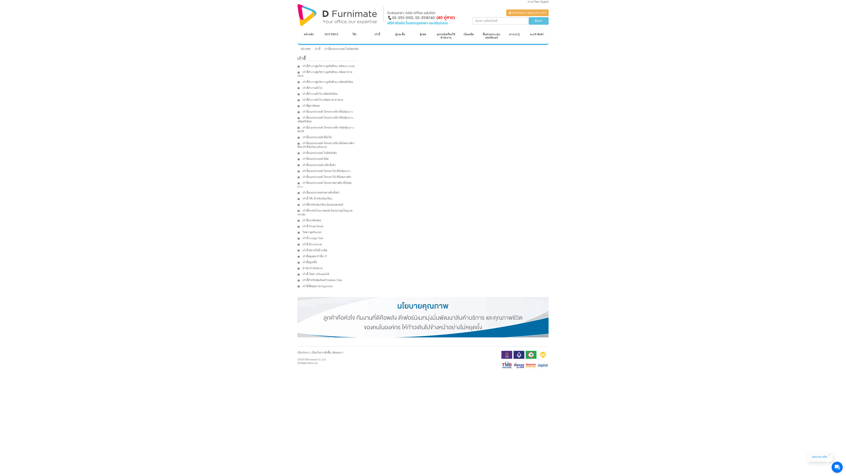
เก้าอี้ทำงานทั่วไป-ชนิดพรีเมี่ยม (320, 93)
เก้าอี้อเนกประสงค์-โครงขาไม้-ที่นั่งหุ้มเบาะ (326, 171)
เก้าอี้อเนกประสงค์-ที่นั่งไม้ (317, 137)
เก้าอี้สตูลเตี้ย (309, 262)
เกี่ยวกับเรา (303, 352)
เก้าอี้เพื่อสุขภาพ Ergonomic (317, 286)
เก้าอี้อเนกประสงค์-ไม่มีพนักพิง (342, 48)
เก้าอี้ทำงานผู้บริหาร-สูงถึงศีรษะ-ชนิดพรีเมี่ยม (327, 82)
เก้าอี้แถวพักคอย (311, 220)
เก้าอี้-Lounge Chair (312, 238)
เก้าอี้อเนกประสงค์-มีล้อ (315, 158)
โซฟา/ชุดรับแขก (311, 232)
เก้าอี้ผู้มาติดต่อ (311, 105)
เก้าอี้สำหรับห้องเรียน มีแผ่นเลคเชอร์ (322, 204)
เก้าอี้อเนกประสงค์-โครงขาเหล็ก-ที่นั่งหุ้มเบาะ (327, 111)
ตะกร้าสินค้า (537, 34)
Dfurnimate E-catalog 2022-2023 (528, 12)
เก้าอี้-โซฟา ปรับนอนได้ (315, 274)
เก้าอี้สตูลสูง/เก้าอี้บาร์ (314, 256)
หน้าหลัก (309, 34)
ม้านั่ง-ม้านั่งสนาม (312, 268)
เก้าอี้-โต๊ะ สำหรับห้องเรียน (317, 198)
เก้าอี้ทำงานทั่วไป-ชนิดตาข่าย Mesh (322, 99)
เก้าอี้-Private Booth (312, 226)
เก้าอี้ (317, 48)
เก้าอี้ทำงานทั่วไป (312, 87)
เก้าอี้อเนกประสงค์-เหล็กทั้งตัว (319, 165)
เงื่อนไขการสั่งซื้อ (321, 352)
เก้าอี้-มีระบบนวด (312, 244)
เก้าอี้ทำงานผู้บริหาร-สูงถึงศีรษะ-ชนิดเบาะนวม (328, 66)
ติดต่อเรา (338, 352)
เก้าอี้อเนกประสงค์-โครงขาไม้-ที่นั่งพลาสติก (326, 176)
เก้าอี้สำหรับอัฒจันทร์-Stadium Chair (322, 280)
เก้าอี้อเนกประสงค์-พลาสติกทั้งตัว (321, 192)
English (545, 1)
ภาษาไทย (533, 1)
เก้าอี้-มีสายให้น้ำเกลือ (314, 250)
